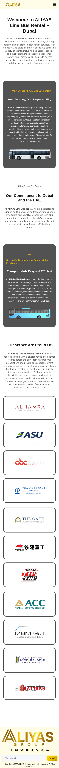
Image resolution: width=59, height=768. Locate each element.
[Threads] (42, 750)
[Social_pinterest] (37, 750)
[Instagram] (16, 750)
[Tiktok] (32, 750)
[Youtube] (27, 750)
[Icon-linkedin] (48, 750)
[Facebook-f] (11, 750)
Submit (52, 758)
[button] (55, 5)
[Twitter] (22, 750)
